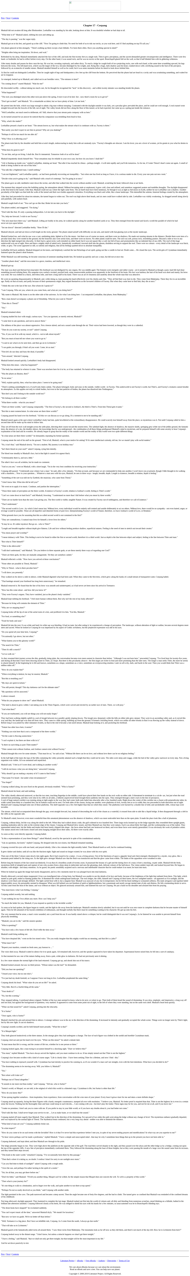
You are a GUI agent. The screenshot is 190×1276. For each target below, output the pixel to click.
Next (8, 18)
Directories (111, 1261)
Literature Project (67, 1261)
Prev (3, 18)
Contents (15, 18)
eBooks (80, 1261)
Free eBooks (91, 1261)
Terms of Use (124, 1261)
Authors (101, 1261)
